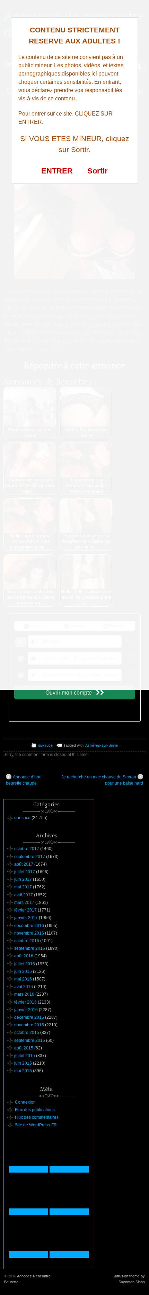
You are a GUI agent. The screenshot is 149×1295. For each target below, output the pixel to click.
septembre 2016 (29, 948)
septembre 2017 (29, 856)
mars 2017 (24, 902)
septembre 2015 (29, 1040)
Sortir (97, 171)
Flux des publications (35, 1109)
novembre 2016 (29, 933)
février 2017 (25, 910)
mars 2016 (24, 994)
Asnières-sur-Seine (101, 745)
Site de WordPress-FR (36, 1125)
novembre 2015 (29, 1025)
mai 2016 (23, 979)
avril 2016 (23, 986)
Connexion (25, 1102)
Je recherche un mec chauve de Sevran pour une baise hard (102, 780)
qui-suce (45, 745)
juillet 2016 (24, 964)
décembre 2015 (29, 1017)
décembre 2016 (29, 925)
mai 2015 (23, 1070)
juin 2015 (23, 1063)
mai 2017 (23, 887)
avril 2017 (23, 895)
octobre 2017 (26, 848)
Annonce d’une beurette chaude (24, 780)
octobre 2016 (26, 940)
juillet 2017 (24, 871)
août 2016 (23, 956)
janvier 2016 (26, 1009)
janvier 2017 (26, 917)
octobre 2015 (26, 1032)
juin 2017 (23, 879)
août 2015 (23, 1048)
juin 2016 (23, 971)
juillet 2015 (24, 1055)
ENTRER (57, 171)
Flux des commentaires (37, 1117)
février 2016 (25, 1002)
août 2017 (23, 864)
